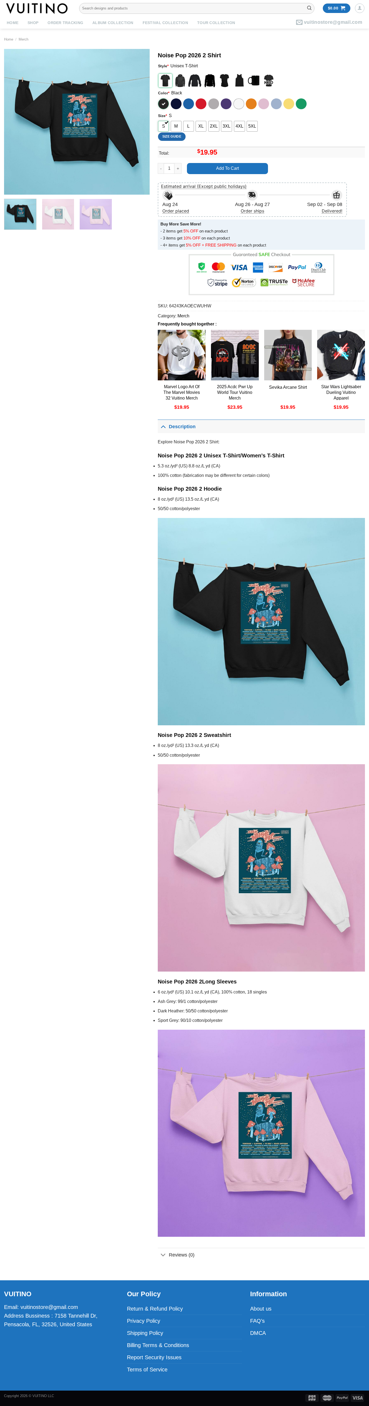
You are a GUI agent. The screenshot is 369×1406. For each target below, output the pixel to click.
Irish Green (301, 103)
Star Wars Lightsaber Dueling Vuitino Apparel (341, 392)
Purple (226, 103)
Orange (251, 103)
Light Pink (263, 103)
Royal (188, 103)
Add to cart (227, 168)
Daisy (288, 103)
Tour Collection (216, 22)
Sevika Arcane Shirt (288, 387)
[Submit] (309, 8)
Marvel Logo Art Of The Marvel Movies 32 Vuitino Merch (181, 392)
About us (260, 1309)
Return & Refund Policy (155, 1309)
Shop (33, 22)
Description (182, 426)
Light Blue (276, 103)
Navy (176, 103)
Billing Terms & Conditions (158, 1345)
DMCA (258, 1333)
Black (163, 103)
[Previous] (14, 122)
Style (163, 66)
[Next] (140, 122)
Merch (23, 39)
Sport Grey (213, 103)
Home (12, 22)
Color (163, 93)
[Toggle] (163, 426)
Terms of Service (147, 1369)
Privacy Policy (143, 1321)
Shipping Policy (145, 1333)
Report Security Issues (154, 1357)
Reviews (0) (181, 1255)
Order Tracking (65, 22)
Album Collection (112, 22)
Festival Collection (165, 22)
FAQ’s (257, 1321)
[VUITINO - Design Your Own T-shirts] (37, 8)
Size (162, 116)
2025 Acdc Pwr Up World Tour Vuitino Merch (235, 392)
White (238, 103)
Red (201, 103)
